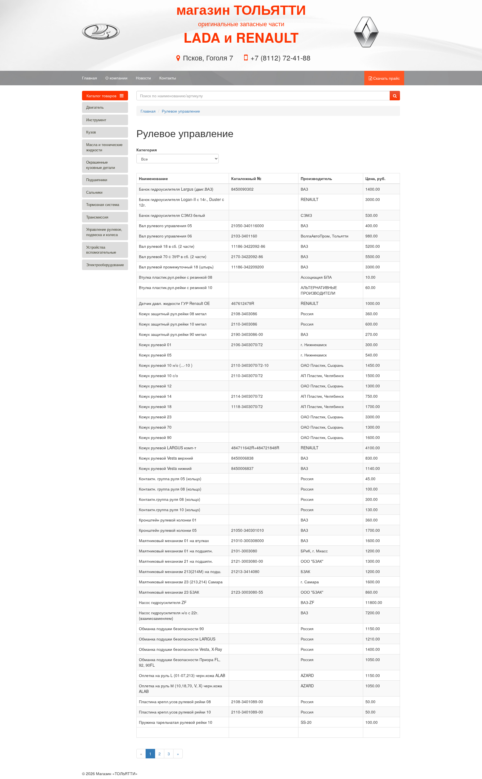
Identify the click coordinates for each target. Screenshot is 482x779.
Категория (146, 149)
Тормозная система (102, 204)
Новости (143, 78)
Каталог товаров (101, 95)
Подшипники (96, 179)
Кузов (91, 132)
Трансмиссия (97, 217)
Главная (89, 78)
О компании (116, 78)
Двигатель (95, 107)
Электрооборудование (105, 264)
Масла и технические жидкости (104, 147)
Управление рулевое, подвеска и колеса (104, 232)
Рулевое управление (181, 111)
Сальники (94, 192)
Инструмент (96, 119)
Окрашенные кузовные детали (100, 164)
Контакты (167, 78)
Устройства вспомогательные (101, 249)
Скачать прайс (386, 78)
